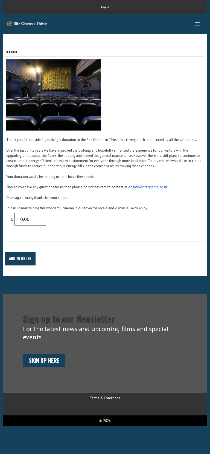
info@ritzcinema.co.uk (150, 187)
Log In (105, 7)
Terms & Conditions (105, 398)
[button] (197, 24)
